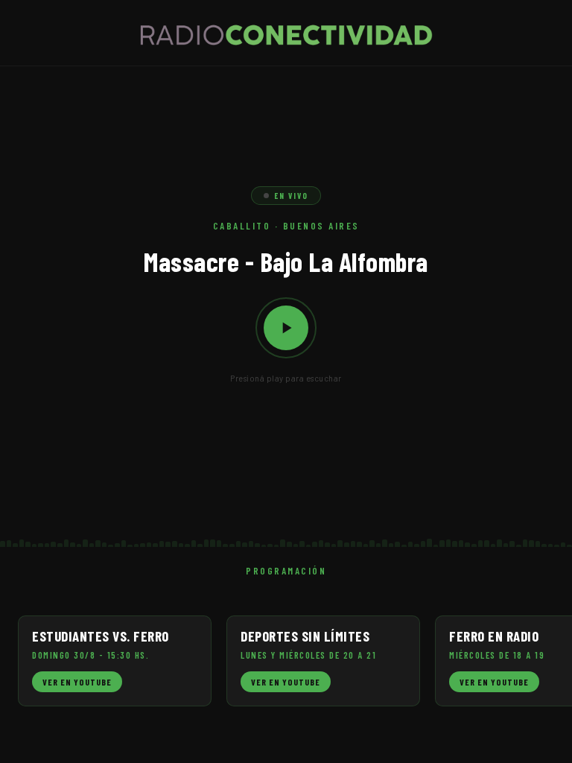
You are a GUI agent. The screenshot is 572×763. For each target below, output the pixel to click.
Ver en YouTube (77, 682)
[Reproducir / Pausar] (286, 327)
